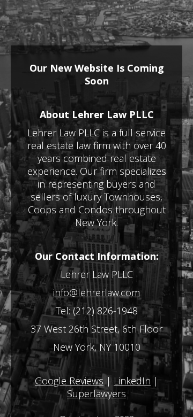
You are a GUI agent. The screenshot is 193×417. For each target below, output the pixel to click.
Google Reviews (69, 380)
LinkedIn (132, 380)
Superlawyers (96, 393)
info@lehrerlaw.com (96, 292)
